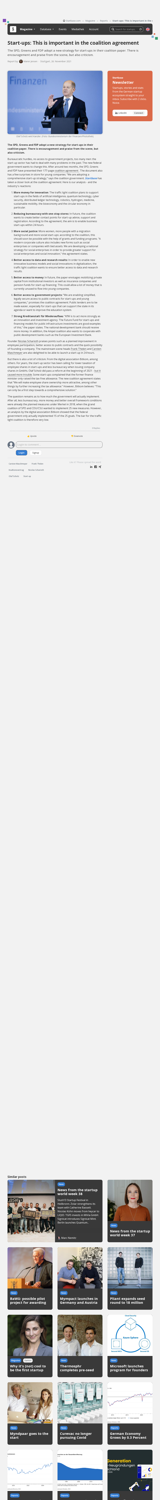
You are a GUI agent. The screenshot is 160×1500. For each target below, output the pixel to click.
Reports (104, 20)
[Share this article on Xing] (100, 467)
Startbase (91, 178)
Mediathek (78, 29)
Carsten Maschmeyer (18, 463)
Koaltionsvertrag (16, 470)
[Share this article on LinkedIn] (91, 467)
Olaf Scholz (14, 476)
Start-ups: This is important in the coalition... (132, 20)
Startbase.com (73, 20)
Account (93, 29)
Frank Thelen (78, 349)
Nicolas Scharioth (28, 341)
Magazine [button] (26, 29)
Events (63, 29)
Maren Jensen (30, 61)
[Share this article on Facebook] (95, 467)
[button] (148, 29)
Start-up (27, 476)
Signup (35, 452)
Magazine (90, 20)
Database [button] (46, 29)
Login (22, 452)
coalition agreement (67, 170)
